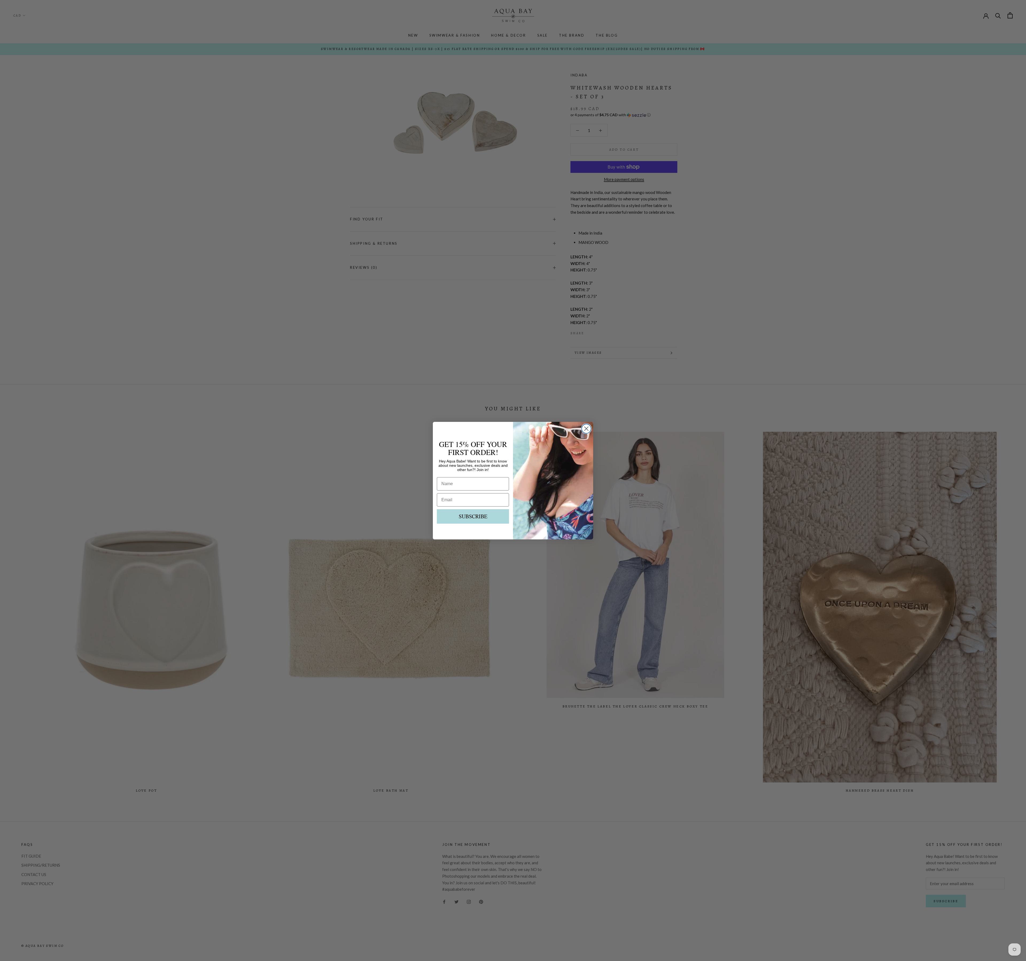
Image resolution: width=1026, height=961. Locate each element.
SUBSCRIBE (473, 516)
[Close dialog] (586, 428)
